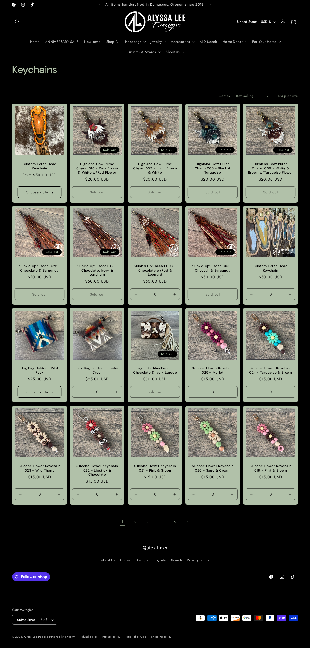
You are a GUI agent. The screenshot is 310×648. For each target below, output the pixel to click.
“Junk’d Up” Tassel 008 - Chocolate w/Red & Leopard (155, 270)
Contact (126, 559)
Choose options (39, 192)
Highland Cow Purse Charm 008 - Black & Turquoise (213, 168)
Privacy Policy (198, 559)
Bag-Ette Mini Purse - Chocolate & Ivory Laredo (155, 370)
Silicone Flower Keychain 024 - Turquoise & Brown (270, 370)
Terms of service (135, 637)
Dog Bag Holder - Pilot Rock (40, 370)
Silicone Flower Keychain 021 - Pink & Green (155, 468)
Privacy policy (111, 637)
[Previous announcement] (99, 4)
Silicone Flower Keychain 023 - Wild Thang (39, 468)
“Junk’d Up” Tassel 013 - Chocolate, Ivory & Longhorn (97, 270)
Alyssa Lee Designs (36, 637)
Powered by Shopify (62, 637)
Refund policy (88, 637)
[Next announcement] (210, 4)
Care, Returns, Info (151, 559)
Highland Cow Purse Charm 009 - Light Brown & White (155, 168)
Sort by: (225, 95)
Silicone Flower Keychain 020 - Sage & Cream (212, 468)
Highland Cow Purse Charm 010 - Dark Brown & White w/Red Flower (97, 168)
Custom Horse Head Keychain (40, 166)
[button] (17, 21)
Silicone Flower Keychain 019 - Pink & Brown (270, 468)
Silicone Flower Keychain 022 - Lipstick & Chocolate (97, 470)
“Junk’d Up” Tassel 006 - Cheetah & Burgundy (213, 268)
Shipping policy (161, 637)
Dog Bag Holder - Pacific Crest (97, 370)
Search (176, 559)
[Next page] (187, 522)
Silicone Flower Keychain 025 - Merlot (212, 370)
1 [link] (122, 522)
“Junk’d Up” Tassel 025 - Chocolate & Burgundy (40, 268)
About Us (108, 559)
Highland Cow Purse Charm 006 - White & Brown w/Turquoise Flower (270, 168)
